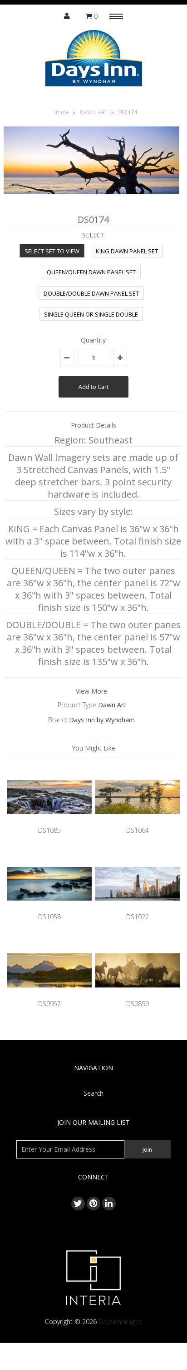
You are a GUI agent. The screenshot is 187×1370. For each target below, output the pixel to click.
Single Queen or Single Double (91, 314)
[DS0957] (49, 994)
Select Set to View (52, 251)
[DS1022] (137, 907)
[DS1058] (49, 907)
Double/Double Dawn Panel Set (91, 293)
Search (93, 1093)
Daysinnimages (120, 1321)
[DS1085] (49, 820)
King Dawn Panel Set (127, 251)
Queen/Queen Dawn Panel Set (91, 272)
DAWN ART (94, 112)
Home (61, 112)
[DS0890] (137, 994)
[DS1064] (137, 820)
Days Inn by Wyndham (102, 719)
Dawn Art (112, 704)
